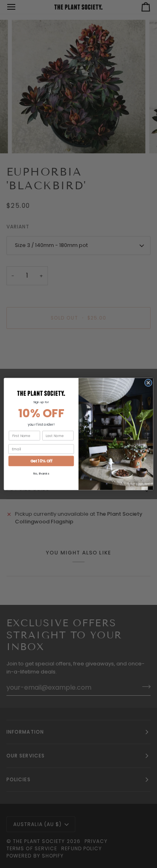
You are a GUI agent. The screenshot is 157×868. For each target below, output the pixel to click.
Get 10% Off (41, 461)
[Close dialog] (148, 382)
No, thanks (41, 473)
